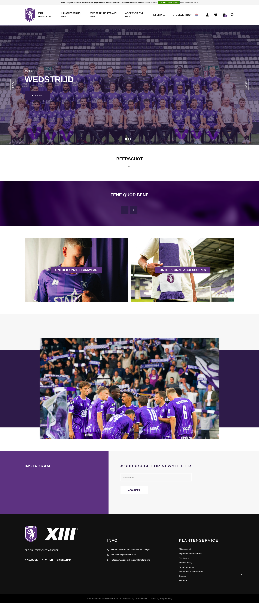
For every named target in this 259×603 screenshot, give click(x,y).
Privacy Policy (185, 562)
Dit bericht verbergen (169, 2)
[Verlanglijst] (216, 15)
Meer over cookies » (189, 2)
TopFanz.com (141, 598)
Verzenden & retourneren (191, 571)
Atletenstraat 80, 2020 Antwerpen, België (130, 549)
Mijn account (185, 549)
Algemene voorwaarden (190, 553)
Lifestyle (159, 15)
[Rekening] (207, 15)
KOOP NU (37, 95)
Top (241, 576)
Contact (182, 576)
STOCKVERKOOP (182, 15)
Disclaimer (184, 558)
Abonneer (134, 490)
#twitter (47, 560)
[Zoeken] (232, 15)
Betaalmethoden (187, 567)
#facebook (31, 560)
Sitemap (183, 580)
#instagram (64, 560)
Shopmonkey (166, 598)
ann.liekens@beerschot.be (123, 554)
